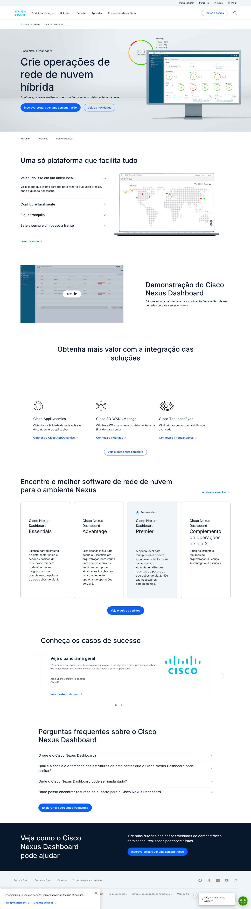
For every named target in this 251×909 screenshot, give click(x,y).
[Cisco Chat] (243, 901)
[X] (209, 880)
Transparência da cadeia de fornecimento (152, 894)
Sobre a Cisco (21, 880)
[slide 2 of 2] (121, 705)
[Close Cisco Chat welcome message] (195, 895)
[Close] (96, 893)
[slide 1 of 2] (116, 705)
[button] (71, 294)
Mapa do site (183, 894)
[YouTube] (226, 880)
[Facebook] (200, 880)
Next (223, 676)
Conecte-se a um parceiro (87, 880)
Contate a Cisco (43, 880)
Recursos (43, 138)
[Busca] (235, 13)
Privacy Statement (15, 902)
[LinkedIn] (218, 880)
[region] (50, 899)
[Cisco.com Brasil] (20, 13)
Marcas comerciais (117, 894)
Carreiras (62, 880)
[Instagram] (235, 880)
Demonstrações (65, 138)
